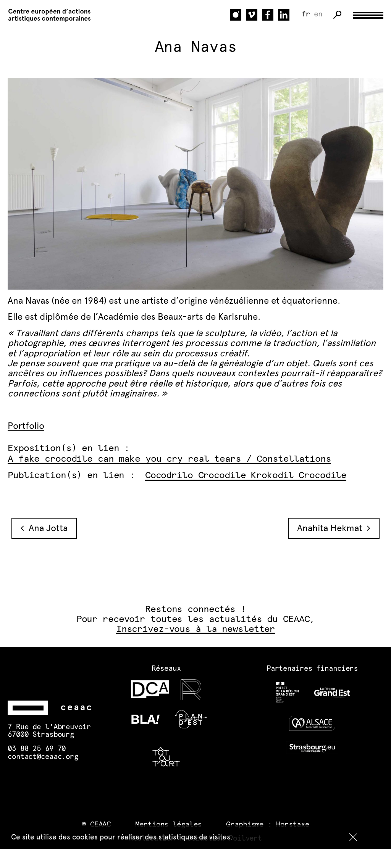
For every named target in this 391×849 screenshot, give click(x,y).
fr (306, 14)
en (318, 14)
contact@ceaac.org (43, 756)
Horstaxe (292, 824)
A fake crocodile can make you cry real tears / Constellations (169, 459)
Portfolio (26, 425)
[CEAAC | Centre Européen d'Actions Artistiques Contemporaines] (46, 15)
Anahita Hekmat (332, 527)
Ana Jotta (46, 527)
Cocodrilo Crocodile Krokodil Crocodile (245, 475)
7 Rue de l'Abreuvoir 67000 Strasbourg (49, 731)
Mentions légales (168, 824)
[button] (353, 837)
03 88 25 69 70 (37, 748)
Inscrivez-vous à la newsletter (195, 629)
